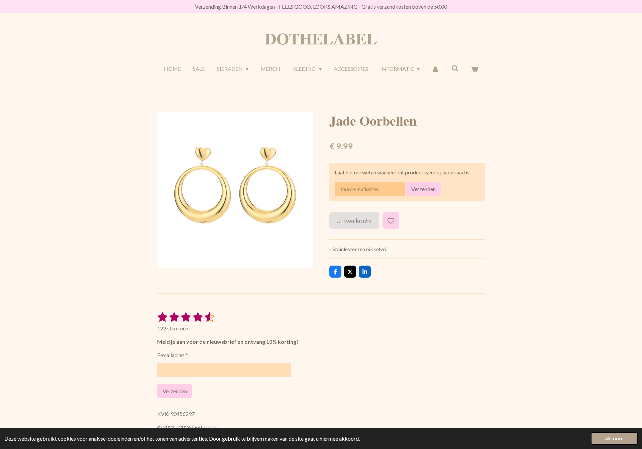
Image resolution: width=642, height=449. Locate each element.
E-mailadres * (172, 355)
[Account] (435, 68)
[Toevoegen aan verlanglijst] (391, 220)
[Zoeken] (455, 68)
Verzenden (423, 189)
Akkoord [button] (614, 438)
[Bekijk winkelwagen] (474, 68)
